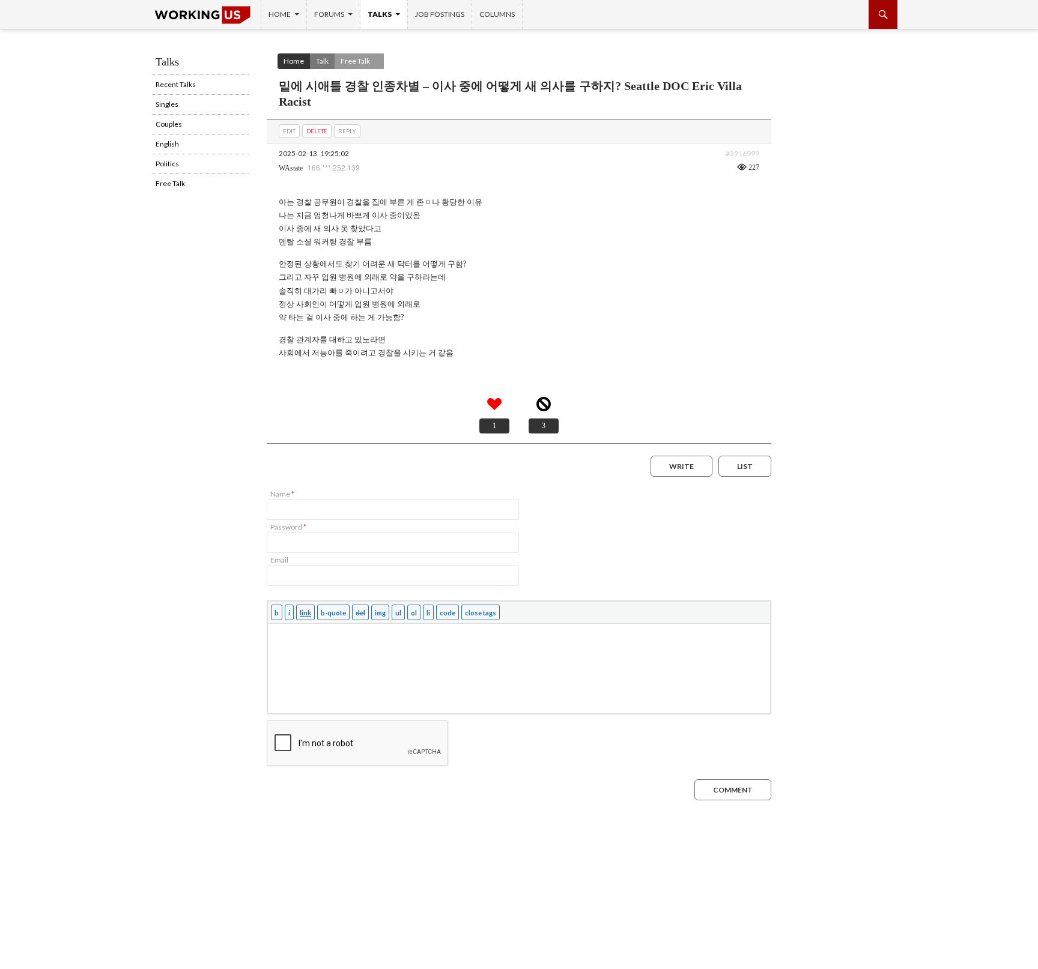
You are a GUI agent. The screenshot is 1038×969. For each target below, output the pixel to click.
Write (681, 466)
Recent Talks (176, 84)
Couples (169, 123)
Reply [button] (347, 130)
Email (279, 559)
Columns (497, 14)
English (167, 143)
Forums (329, 14)
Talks (380, 14)
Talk (322, 60)
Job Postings (439, 14)
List (745, 466)
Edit (289, 130)
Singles (167, 104)
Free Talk (355, 60)
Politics (167, 163)
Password (288, 526)
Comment (733, 789)
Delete (316, 130)
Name (282, 493)
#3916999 (742, 153)
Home (280, 14)
